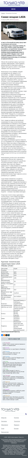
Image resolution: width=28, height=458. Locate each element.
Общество (7, 381)
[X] (6, 335)
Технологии (17, 421)
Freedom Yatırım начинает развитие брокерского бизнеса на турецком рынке (14, 344)
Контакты (24, 455)
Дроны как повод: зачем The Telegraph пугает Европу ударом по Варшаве (13, 358)
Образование (4, 425)
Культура (7, 347)
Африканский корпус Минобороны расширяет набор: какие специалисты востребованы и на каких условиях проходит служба (13, 398)
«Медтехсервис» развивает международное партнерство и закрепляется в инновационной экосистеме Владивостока (13, 378)
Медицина (16, 425)
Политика (7, 351)
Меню (13, 9)
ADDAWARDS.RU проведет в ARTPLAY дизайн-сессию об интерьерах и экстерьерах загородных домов (14, 392)
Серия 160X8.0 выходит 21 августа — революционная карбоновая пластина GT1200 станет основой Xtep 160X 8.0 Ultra (13, 372)
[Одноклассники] (4, 335)
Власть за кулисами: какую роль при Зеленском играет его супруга (11, 353)
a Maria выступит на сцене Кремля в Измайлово (14, 349)
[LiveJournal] (9, 335)
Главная (3, 13)
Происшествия (5, 432)
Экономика (16, 19)
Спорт (6, 361)
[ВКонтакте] (2, 335)
